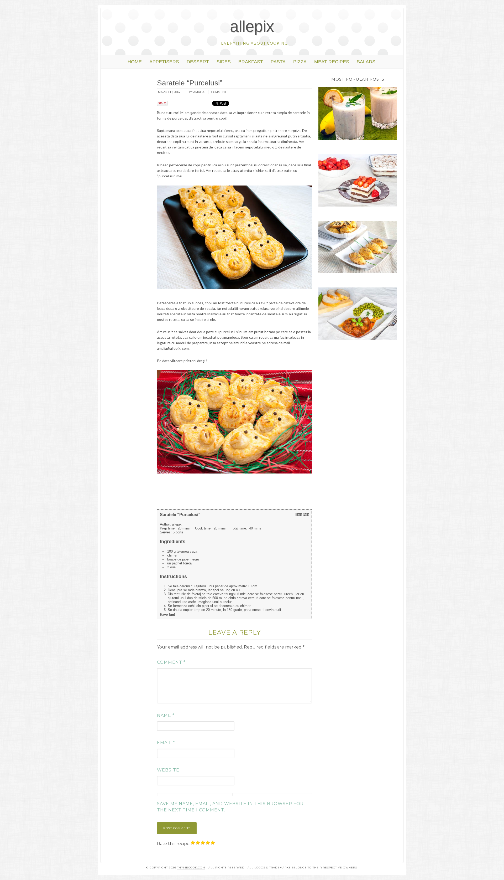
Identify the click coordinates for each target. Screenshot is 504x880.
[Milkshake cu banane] (357, 114)
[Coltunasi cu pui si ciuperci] (357, 248)
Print (306, 514)
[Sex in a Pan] (357, 181)
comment (219, 92)
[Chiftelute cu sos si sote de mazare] (357, 314)
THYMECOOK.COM (191, 867)
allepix (252, 26)
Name (166, 715)
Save (299, 514)
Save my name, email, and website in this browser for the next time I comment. (230, 806)
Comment (171, 662)
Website (168, 770)
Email (166, 742)
